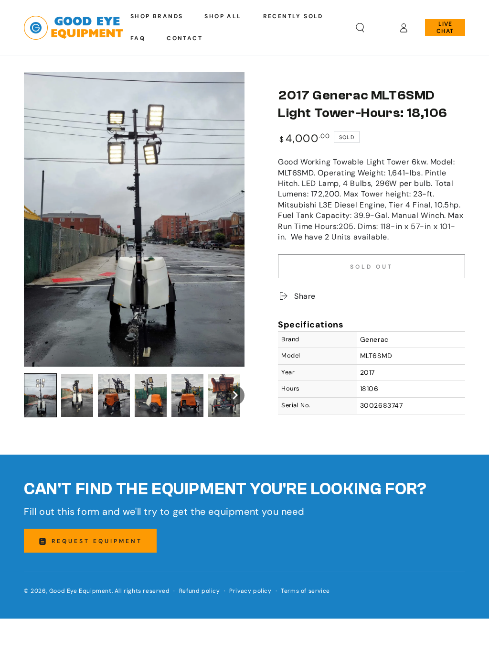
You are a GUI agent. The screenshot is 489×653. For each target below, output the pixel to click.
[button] (360, 27)
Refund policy (199, 591)
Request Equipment (97, 541)
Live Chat (445, 27)
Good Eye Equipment (80, 591)
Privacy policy (250, 591)
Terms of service (305, 591)
